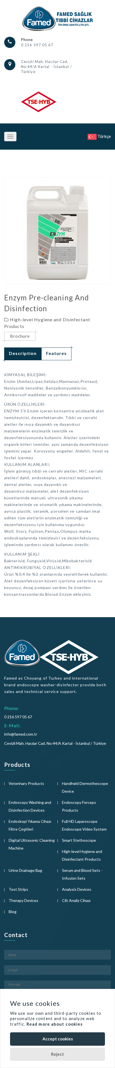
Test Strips (18, 889)
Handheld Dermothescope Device (85, 787)
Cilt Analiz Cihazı (76, 900)
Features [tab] (56, 353)
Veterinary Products (26, 783)
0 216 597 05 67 (37, 45)
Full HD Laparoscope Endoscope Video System (84, 825)
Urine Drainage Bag (25, 870)
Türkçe (104, 136)
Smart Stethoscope (79, 840)
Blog (12, 911)
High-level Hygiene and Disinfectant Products (82, 855)
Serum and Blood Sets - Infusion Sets (82, 874)
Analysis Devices (76, 889)
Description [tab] (23, 353)
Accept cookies (57, 1038)
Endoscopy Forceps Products (79, 806)
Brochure (20, 336)
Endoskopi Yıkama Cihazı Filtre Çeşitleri (30, 825)
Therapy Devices (23, 900)
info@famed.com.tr (20, 734)
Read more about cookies (55, 1023)
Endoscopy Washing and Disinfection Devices (30, 806)
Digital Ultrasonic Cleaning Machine (32, 844)
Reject (57, 1054)
